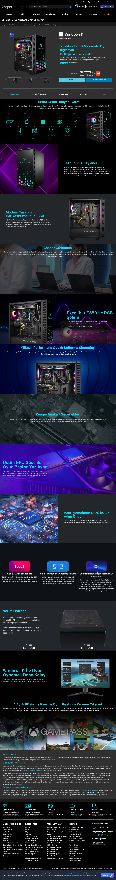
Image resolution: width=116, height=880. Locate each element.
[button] (6, 80)
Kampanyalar (77, 2)
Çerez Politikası (58, 868)
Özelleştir (72, 79)
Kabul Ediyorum (107, 875)
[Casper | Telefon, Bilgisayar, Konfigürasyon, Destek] (14, 7)
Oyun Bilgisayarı (13, 25)
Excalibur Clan (96, 2)
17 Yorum (74, 63)
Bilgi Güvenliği (67, 868)
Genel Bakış (15, 94)
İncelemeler (63, 94)
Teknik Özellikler (38, 94)
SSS (104, 94)
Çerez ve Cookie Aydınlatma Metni (74, 875)
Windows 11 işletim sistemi (90, 790)
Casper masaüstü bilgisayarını (33, 770)
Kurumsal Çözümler (66, 2)
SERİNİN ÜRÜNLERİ (99, 79)
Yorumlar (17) (86, 94)
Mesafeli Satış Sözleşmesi (94, 868)
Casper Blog (86, 2)
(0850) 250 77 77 (102, 827)
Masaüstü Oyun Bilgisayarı (28, 25)
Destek (104, 2)
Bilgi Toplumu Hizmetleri (79, 868)
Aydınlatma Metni (108, 868)
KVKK (51, 868)
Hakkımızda (110, 2)
